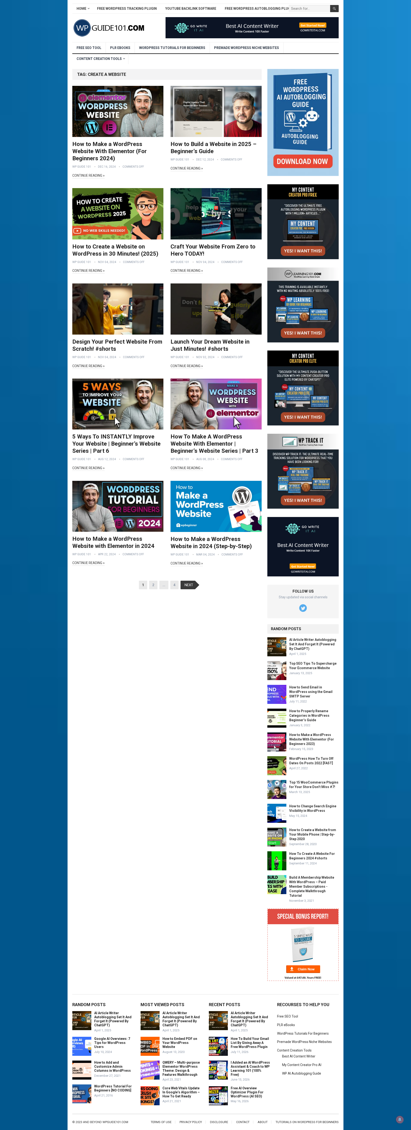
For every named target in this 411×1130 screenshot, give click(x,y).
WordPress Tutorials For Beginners (172, 48)
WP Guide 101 (81, 166)
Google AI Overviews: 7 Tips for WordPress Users (112, 1043)
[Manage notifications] (400, 1119)
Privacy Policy (191, 1122)
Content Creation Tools (99, 59)
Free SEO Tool (89, 48)
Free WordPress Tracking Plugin (127, 8)
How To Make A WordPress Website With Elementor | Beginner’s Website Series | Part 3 (214, 443)
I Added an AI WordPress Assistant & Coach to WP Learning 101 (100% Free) (250, 1068)
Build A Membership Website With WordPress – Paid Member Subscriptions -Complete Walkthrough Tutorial (311, 887)
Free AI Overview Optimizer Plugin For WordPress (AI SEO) (247, 1092)
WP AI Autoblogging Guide (301, 1073)
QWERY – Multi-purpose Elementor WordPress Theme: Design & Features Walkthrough (181, 1068)
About (263, 1122)
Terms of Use (161, 1122)
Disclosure (219, 1122)
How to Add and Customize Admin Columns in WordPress (112, 1066)
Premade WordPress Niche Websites (246, 48)
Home (81, 8)
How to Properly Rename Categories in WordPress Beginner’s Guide (309, 715)
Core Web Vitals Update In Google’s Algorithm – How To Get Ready (181, 1092)
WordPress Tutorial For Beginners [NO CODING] (113, 1088)
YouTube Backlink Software (190, 8)
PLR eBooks (120, 48)
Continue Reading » (88, 175)
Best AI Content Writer (298, 1056)
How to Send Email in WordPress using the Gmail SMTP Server (311, 691)
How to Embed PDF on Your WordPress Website (179, 1043)
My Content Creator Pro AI (301, 1065)
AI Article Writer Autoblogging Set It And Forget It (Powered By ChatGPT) (312, 644)
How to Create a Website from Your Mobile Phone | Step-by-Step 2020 (312, 834)
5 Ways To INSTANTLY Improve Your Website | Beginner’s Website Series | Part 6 (116, 443)
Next (189, 585)
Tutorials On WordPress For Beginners (307, 1122)
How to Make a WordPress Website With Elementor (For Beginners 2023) (311, 739)
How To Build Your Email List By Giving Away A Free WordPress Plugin (250, 1043)
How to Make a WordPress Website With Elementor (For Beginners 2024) (109, 151)
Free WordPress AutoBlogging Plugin (259, 8)
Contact (243, 1122)
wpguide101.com (115, 1122)
